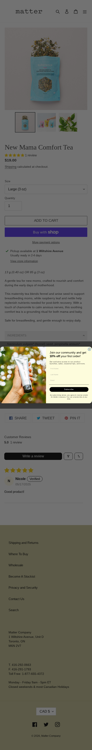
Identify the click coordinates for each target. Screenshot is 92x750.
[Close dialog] (89, 349)
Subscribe (69, 389)
